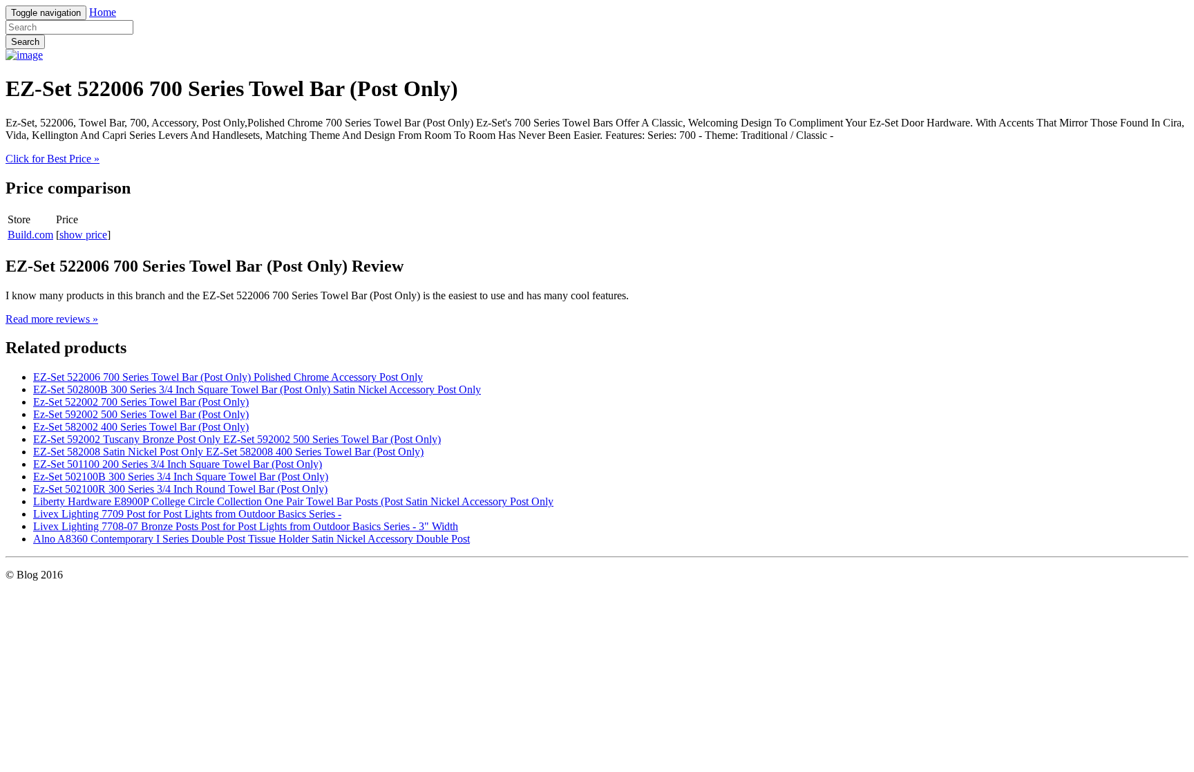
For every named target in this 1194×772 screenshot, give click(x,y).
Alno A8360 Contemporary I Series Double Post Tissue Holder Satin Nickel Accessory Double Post (251, 539)
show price (83, 235)
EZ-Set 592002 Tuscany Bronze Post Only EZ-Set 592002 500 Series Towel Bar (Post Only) (237, 439)
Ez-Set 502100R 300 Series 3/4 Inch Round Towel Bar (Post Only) (180, 489)
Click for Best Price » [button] (53, 158)
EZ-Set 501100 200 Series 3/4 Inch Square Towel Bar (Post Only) (177, 464)
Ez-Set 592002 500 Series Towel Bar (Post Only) (141, 414)
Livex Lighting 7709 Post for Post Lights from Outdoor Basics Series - (187, 514)
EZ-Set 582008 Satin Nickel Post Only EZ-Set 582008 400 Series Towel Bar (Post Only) (228, 452)
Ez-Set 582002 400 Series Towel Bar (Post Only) (141, 427)
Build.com (30, 235)
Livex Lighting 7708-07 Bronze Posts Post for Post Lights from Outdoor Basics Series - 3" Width (245, 526)
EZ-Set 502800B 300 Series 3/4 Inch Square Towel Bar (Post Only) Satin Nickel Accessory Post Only (257, 389)
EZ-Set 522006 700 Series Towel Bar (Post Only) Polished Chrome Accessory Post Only (228, 377)
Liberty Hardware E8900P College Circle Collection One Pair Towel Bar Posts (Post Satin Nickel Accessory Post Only (293, 501)
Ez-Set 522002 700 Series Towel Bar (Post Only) (141, 402)
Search (25, 42)
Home (102, 12)
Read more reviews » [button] (52, 319)
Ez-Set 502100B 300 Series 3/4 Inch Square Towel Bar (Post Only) (180, 476)
